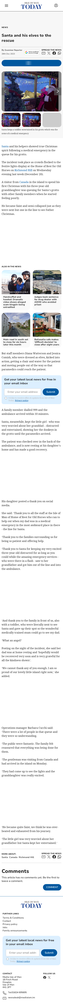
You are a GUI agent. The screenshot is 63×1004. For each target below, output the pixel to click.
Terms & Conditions (13, 917)
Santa (5, 146)
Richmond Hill (23, 170)
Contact (7, 921)
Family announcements (15, 930)
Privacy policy (10, 924)
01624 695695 (19, 992)
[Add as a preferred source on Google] (32, 52)
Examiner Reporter (13, 50)
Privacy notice (21, 400)
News (5, 27)
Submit (50, 392)
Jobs (5, 927)
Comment (52, 887)
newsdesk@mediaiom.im (21, 997)
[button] (6, 5)
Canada (24, 182)
